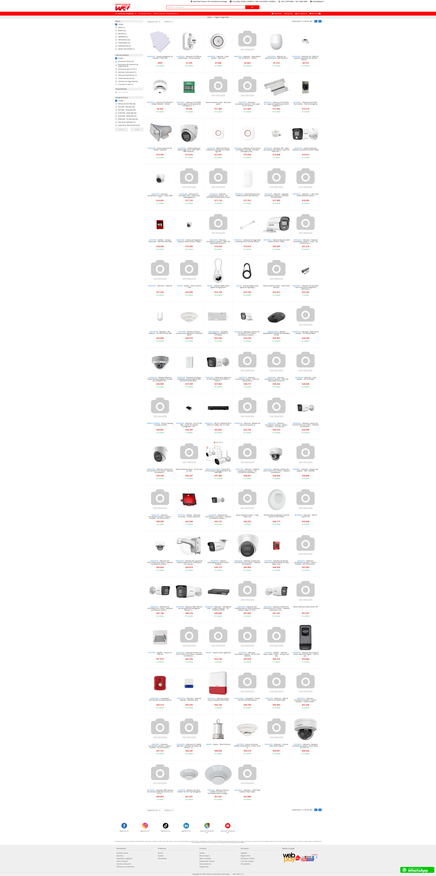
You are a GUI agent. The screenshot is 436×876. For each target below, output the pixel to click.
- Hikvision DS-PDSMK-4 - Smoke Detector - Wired (160, 103)
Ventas (201, 853)
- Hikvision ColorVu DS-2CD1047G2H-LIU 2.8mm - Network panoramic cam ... (276, 608)
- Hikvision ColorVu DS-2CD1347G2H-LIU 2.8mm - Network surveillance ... (247, 562)
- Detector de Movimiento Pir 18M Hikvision (276, 57)
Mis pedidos (245, 864)
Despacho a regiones (124, 858)
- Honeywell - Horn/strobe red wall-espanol (160, 699)
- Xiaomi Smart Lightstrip (218, 653)
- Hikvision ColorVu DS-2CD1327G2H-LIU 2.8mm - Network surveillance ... (160, 470)
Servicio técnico (205, 864)
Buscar (160, 853)
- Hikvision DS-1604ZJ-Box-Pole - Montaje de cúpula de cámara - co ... (189, 746)
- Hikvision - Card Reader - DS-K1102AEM (305, 378)
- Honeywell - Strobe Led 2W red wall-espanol (247, 699)
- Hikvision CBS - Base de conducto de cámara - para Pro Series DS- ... (276, 149)
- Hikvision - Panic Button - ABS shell (218, 57)
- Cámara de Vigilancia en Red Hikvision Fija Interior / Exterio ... (218, 379)
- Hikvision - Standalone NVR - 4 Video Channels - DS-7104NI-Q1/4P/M (218, 608)
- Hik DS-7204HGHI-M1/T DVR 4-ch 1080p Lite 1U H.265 (218, 424)
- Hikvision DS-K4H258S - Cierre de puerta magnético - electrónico (305, 287)
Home (209, 17)
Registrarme (245, 856)
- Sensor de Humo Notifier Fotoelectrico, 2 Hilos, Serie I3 (247, 746)
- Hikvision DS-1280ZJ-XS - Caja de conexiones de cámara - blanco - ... (305, 58)
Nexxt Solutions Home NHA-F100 (305, 607)
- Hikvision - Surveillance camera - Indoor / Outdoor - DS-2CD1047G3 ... (160, 746)
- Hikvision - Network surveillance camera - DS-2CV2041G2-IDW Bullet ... (247, 470)
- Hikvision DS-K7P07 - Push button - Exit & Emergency (305, 103)
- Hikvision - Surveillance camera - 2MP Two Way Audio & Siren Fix (276, 379)
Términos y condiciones (125, 866)
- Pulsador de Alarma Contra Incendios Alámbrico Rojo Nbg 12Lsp (276, 562)
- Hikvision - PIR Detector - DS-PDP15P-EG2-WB (160, 332)
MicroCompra (204, 856)
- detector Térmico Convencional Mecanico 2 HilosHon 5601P (189, 333)
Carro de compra (247, 861)
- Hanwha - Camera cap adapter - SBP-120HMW (305, 470)
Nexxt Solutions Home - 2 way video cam (247, 516)
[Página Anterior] (315, 21)
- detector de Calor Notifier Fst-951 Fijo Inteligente (189, 791)
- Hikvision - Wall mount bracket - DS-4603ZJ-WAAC (305, 332)
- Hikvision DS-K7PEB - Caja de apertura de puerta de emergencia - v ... (189, 104)
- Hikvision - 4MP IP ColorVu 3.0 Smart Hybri (276, 699)
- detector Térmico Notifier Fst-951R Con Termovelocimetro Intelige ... (218, 791)
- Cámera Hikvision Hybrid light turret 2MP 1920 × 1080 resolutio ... (189, 149)
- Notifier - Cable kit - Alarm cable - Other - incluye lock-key (276, 654)
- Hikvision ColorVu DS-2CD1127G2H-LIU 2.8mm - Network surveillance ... (276, 470)
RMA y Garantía (205, 858)
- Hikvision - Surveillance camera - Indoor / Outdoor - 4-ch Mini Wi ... (276, 425)
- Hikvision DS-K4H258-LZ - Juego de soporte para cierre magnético (276, 104)
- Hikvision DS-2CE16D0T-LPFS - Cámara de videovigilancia (189, 195)
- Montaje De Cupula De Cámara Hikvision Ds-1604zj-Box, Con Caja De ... (189, 562)
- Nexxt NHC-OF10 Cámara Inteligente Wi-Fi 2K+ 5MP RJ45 (218, 470)
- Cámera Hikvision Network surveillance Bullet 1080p (306, 149)
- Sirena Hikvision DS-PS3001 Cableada (160, 149)
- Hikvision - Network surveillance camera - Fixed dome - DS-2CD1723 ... (305, 746)
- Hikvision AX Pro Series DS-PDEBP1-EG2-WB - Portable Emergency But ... (247, 149)
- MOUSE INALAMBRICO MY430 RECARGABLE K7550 (276, 333)
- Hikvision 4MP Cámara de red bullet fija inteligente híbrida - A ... (189, 608)
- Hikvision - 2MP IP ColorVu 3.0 (305, 516)
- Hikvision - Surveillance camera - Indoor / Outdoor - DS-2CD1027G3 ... (305, 562)
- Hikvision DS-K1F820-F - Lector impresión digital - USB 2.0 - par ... (305, 654)
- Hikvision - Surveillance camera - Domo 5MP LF (160, 195)
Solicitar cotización (123, 864)
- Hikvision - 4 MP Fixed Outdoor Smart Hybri (247, 791)
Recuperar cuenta (247, 858)
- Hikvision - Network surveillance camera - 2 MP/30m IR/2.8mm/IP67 (276, 195)
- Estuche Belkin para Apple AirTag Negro (247, 286)
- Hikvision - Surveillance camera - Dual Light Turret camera (247, 104)
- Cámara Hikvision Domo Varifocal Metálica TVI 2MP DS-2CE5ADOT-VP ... (160, 379)
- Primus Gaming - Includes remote (160, 424)
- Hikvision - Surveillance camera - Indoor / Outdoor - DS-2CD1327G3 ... (160, 516)
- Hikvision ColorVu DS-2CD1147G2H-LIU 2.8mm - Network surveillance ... (189, 654)
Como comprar (122, 861)
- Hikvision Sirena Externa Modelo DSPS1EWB (218, 699)
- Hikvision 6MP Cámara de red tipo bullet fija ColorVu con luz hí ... (160, 791)
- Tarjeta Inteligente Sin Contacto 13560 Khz (160, 57)
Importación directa (206, 861)
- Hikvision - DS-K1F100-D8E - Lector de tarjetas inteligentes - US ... (189, 425)
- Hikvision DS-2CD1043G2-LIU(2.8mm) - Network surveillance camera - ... (218, 516)
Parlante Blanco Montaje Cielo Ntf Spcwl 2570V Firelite (276, 516)
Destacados (162, 858)
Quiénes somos (122, 853)
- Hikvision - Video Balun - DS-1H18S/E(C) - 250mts (247, 57)
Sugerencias (204, 866)
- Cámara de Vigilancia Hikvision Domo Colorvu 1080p (189, 241)
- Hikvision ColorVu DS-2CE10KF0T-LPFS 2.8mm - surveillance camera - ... (247, 333)
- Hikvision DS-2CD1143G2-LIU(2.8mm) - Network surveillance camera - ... (160, 562)
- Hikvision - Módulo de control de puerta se (247, 424)
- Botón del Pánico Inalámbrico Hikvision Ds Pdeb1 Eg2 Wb (218, 149)
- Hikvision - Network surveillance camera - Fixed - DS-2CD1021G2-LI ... (305, 241)
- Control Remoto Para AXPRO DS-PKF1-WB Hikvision (247, 195)
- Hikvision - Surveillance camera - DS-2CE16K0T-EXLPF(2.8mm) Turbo (218, 195)
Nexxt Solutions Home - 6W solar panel (218, 103)
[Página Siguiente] (320, 21)
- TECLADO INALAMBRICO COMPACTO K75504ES (218, 333)
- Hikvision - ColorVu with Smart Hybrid (276, 745)
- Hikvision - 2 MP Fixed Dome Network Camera (305, 195)
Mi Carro (315, 14)
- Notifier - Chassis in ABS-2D (160, 653)
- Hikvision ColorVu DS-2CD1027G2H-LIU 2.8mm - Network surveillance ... (305, 425)
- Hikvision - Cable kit (160, 286)
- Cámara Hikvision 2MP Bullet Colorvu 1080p (276, 241)
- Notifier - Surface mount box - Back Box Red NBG (160, 241)
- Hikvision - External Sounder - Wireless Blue (189, 699)
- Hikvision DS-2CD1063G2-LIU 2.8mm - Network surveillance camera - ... (160, 608)
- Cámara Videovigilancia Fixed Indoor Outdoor (218, 562)
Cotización (278, 14)
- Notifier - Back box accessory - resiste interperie (189, 516)
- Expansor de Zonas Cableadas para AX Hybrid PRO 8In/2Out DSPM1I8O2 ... (189, 379)
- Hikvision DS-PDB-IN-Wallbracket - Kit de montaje (189, 57)
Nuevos (161, 856)
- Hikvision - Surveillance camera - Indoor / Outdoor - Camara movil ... (305, 700)
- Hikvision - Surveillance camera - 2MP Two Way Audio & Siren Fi (218, 241)
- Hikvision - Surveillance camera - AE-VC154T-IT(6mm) (247, 654)
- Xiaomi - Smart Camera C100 (189, 286)
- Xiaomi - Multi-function (218, 744)
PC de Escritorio (145, 14)
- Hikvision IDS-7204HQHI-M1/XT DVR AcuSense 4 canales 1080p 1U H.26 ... (247, 608)
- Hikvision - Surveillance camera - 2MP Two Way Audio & (247, 379)
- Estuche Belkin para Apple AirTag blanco (218, 286)
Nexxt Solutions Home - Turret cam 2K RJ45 (189, 470)
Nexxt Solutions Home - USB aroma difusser (276, 286)
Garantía (119, 856)
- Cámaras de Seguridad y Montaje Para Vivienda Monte (247, 241)
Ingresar (289, 14)
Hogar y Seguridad (222, 17)
